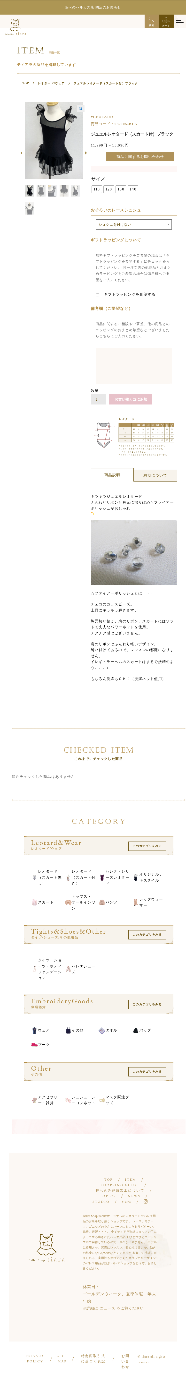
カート (166, 25)
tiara (127, 1202)
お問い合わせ (125, 1361)
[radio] (97, 189)
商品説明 (112, 475)
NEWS (134, 1196)
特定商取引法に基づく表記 (93, 1359)
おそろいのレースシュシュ (116, 210)
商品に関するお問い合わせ (140, 157)
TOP (25, 83)
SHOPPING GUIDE (120, 1185)
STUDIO (101, 1202)
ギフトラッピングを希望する (129, 294)
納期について (155, 475)
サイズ (98, 179)
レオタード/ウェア (51, 83)
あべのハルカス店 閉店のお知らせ (93, 7)
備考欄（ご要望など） (112, 308)
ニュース (107, 1308)
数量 (95, 391)
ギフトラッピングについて (116, 240)
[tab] (112, 475)
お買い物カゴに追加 (131, 399)
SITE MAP (62, 1359)
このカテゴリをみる (147, 846)
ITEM (130, 1180)
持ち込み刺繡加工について (120, 1190)
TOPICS (108, 1196)
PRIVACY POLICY (35, 1359)
